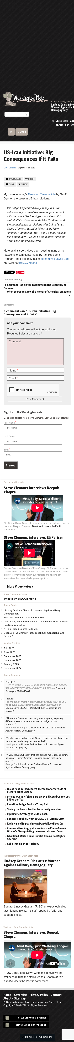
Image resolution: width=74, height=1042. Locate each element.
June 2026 (9, 652)
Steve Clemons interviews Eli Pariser (33, 537)
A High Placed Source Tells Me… (21, 629)
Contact (56, 995)
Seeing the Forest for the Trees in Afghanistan (34, 809)
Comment (15, 341)
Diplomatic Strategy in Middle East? (28, 814)
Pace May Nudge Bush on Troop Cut (27, 804)
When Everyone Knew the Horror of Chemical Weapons (39, 291)
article (42, 194)
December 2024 (12, 668)
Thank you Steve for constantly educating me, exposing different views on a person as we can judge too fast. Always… (34, 721)
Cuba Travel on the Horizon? (23, 844)
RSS (67, 125)
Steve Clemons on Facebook (31, 1025)
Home (52, 121)
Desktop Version (38, 1037)
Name (13, 370)
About (59, 125)
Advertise (20, 995)
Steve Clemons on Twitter (32, 1017)
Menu (21, 131)
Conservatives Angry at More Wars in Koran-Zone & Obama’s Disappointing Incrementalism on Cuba (36, 830)
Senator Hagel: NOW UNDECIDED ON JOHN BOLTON (36, 819)
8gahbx (10, 698)
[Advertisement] (37, 38)
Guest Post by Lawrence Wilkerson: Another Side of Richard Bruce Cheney (36, 791)
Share (24, 184)
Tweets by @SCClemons (20, 598)
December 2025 (12, 656)
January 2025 (11, 664)
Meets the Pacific (47, 526)
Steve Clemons (10, 168)
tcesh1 (10, 682)
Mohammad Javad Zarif (55, 258)
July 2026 (9, 648)
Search (26, 115)
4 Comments (15, 179)
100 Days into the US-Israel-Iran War (24, 617)
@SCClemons (28, 262)
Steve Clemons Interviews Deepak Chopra (31, 490)
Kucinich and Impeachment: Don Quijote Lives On (35, 823)
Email (11, 184)
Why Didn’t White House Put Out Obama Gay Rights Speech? (36, 838)
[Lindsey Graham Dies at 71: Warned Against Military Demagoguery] (26, 886)
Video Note (62, 121)
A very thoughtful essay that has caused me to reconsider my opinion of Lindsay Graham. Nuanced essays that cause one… (37, 758)
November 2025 (12, 660)
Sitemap (20, 998)
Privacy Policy (38, 995)
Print (31, 179)
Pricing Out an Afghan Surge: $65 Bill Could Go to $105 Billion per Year (38, 798)
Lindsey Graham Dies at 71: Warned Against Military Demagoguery (32, 863)
